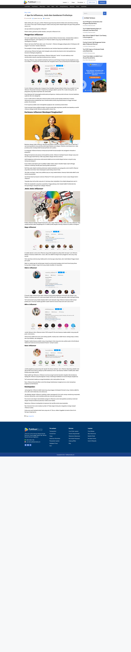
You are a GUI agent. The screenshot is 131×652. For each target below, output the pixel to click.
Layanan (65, 2)
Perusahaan (80, 2)
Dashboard (102, 2)
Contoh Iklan (27, 6)
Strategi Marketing (64, 6)
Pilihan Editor (42, 6)
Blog (26, 12)
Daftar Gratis (92, 2)
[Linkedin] (30, 445)
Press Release (35, 6)
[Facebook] (26, 445)
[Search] (104, 13)
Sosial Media (83, 6)
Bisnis (53, 6)
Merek (77, 6)
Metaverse (72, 6)
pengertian (31, 416)
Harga (73, 2)
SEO (57, 6)
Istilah (48, 6)
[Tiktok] (28, 445)
